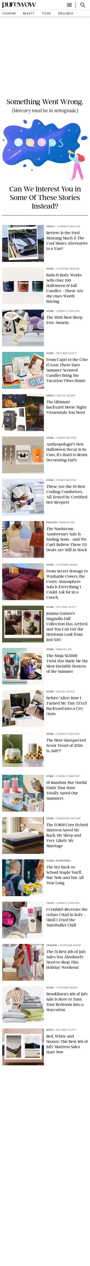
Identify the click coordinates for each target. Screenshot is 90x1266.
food (46, 13)
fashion (9, 13)
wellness (66, 13)
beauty (29, 13)
